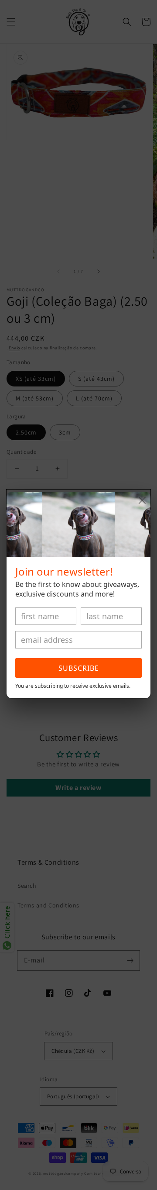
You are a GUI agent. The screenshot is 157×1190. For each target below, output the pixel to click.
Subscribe (78, 668)
